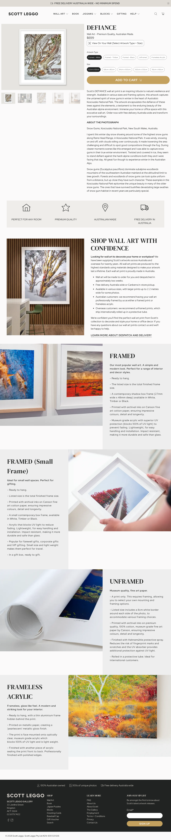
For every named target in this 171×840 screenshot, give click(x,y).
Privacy (90, 819)
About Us (91, 803)
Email (130, 809)
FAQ (89, 800)
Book (75, 13)
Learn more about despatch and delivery (121, 335)
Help (133, 13)
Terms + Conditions (96, 816)
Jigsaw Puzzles (54, 806)
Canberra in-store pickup (141, 284)
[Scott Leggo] (23, 14)
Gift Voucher (53, 819)
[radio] (94, 57)
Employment (93, 813)
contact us (143, 325)
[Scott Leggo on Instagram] (11, 820)
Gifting (122, 13)
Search (50, 822)
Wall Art (59, 13)
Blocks (105, 13)
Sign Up (144, 823)
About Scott (92, 806)
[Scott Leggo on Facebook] (8, 820)
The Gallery (92, 809)
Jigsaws (88, 13)
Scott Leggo (18, 836)
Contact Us (92, 822)
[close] (168, 3)
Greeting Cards (54, 813)
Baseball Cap (53, 816)
